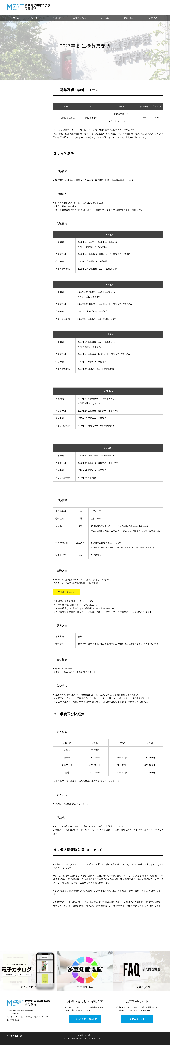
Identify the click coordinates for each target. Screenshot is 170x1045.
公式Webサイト (137, 1019)
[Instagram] (10, 1035)
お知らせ (56, 18)
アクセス (153, 18)
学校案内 (35, 18)
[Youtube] (16, 1035)
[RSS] (21, 1035)
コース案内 (106, 18)
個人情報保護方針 (85, 1035)
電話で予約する (67, 592)
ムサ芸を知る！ (80, 18)
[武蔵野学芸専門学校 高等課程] (28, 7)
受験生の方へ (130, 18)
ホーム (16, 18)
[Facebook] (7, 1035)
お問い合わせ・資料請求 (85, 1019)
